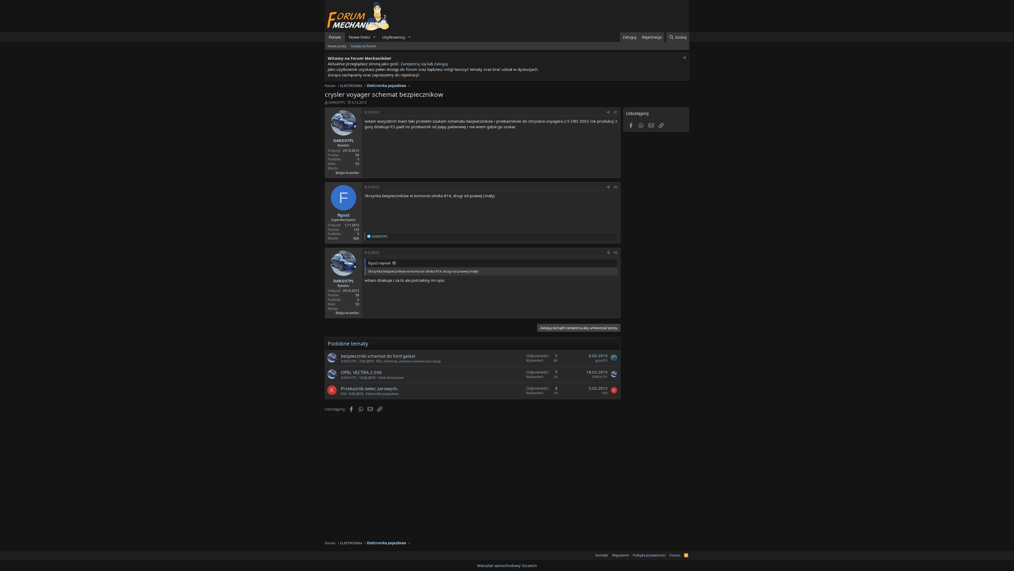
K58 (343, 394)
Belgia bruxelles (347, 173)
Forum (335, 37)
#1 (616, 112)
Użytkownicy (393, 37)
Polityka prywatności (649, 555)
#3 (616, 252)
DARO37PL (336, 102)
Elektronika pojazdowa (382, 394)
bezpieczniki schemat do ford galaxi (378, 356)
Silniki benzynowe (391, 377)
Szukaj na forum (363, 46)
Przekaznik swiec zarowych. (369, 388)
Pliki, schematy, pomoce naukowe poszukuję (408, 361)
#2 (616, 187)
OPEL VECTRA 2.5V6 (361, 372)
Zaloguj (441, 63)
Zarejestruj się (413, 63)
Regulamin (620, 555)
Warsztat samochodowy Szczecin (507, 565)
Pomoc (674, 555)
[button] (374, 37)
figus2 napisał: (379, 263)
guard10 (601, 360)
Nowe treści (359, 37)
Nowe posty (336, 46)
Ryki (356, 238)
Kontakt (601, 555)
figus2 (343, 215)
